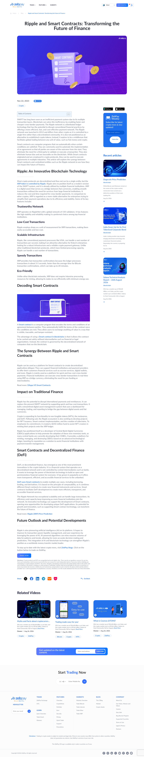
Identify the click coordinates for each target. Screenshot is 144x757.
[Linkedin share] (37, 578)
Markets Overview (81, 700)
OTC (38, 703)
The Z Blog (99, 700)
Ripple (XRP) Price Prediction (39, 514)
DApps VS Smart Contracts (39, 385)
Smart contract (25, 325)
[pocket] (55, 578)
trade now (24, 555)
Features (42, 5)
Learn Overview (41, 713)
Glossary (39, 720)
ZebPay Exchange (42, 700)
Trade (32, 5)
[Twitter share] (25, 578)
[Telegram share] (43, 578)
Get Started (122, 5)
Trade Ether (79, 710)
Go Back (87, 578)
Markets (53, 5)
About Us (119, 700)
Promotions (60, 727)
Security (59, 713)
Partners (118, 729)
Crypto (21, 106)
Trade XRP (79, 713)
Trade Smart (40, 717)
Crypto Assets (100, 707)
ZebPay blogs (67, 548)
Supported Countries (122, 719)
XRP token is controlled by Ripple (31, 184)
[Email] (49, 578)
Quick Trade (60, 720)
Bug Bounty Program (122, 716)
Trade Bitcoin (80, 703)
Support (59, 723)
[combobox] (62, 681)
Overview (59, 700)
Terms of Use (120, 722)
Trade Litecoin (80, 707)
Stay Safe (119, 712)
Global (107, 5)
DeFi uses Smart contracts (28, 482)
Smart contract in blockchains (51, 337)
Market (98, 703)
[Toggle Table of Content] (67, 114)
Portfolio (59, 707)
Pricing (59, 717)
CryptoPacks (60, 703)
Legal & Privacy (120, 725)
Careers (118, 709)
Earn (58, 710)
